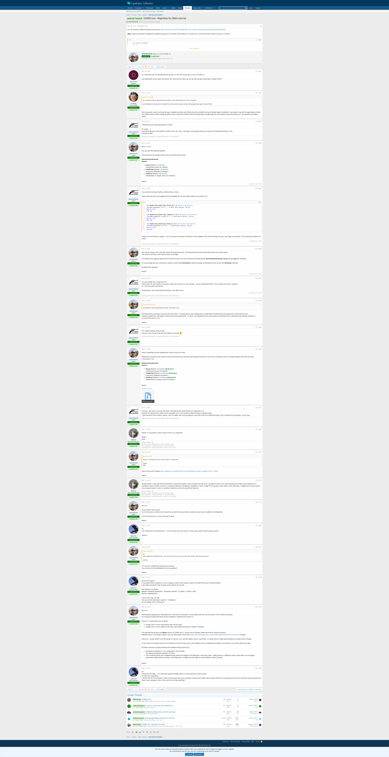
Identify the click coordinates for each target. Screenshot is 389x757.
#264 (260, 143)
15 (149, 67)
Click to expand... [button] (194, 48)
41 (162, 720)
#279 (260, 607)
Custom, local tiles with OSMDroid (159, 705)
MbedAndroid (254, 726)
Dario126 (133, 82)
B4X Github (160, 11)
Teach (173, 8)
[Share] (261, 26)
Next (162, 67)
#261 (260, 71)
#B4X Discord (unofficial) (133, 11)
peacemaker (133, 132)
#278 (260, 577)
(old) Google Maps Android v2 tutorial (159, 718)
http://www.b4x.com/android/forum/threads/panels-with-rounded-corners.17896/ (189, 471)
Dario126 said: (147, 97)
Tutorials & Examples (150, 720)
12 (139, 67)
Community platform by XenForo (194, 745)
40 (160, 720)
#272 (260, 429)
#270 (260, 349)
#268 (260, 300)
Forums (187, 8)
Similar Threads (155, 22)
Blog (180, 8)
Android (148, 442)
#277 (260, 547)
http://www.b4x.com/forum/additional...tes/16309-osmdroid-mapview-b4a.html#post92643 (193, 29)
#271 (260, 407)
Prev (130, 67)
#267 (260, 278)
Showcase (149, 8)
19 (179, 726)
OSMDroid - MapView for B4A (153, 724)
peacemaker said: (148, 304)
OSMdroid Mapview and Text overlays (161, 712)
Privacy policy (246, 741)
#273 (260, 452)
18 (176, 726)
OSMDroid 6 (146, 699)
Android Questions (149, 707)
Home (130, 8)
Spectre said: (147, 551)
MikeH (133, 440)
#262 (260, 93)
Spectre (133, 536)
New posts (197, 8)
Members (208, 8)
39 (158, 720)
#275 (260, 502)
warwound (133, 21)
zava (134, 707)
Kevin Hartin (136, 714)
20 (181, 726)
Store (158, 8)
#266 (260, 249)
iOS (152, 442)
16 (152, 67)
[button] (139, 8)
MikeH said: (146, 456)
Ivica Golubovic (137, 701)
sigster (256, 701)
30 (158, 67)
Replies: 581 (143, 26)
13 (142, 67)
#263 (260, 121)
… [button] (136, 67)
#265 (260, 188)
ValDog (133, 103)
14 (145, 67)
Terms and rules (235, 741)
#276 (260, 525)
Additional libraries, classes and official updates (162, 701)
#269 (260, 327)
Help (252, 741)
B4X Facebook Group (149, 11)
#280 (260, 668)
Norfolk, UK (167, 54)
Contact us (226, 741)
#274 (260, 480)
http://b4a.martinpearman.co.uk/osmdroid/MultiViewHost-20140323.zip (215, 635)
